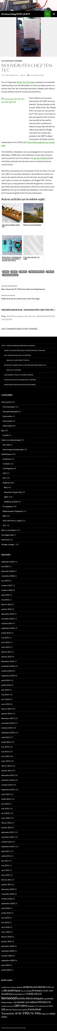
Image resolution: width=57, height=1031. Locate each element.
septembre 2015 (8, 628)
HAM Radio (9, 61)
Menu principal (54, 14)
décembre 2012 (7, 775)
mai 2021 (5, 566)
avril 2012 (5, 813)
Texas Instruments (19, 1009)
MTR (48, 1002)
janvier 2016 (6, 609)
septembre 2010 (8, 903)
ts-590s (24, 1013)
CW (2, 61)
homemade (17, 994)
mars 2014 (5, 704)
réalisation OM (43, 1006)
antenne (19, 987)
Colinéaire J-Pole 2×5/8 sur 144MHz (18, 375)
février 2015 (6, 652)
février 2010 (6, 937)
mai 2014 (5, 694)
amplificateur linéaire (8, 987)
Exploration (7, 416)
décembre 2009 (7, 946)
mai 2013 (5, 751)
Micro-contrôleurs (9, 530)
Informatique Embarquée (13, 449)
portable (4, 1006)
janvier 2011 (6, 884)
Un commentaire (37, 75)
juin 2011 (5, 861)
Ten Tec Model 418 (41, 158)
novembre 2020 (7, 576)
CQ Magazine (8, 468)
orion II (23, 272)
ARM (35, 987)
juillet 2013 (6, 742)
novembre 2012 (7, 780)
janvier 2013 (6, 770)
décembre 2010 (7, 889)
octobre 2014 (6, 671)
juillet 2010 (6, 913)
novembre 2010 (7, 894)
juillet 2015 (6, 633)
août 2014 (5, 680)
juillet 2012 (6, 799)
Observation (8, 426)
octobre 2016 (6, 590)
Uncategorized (7, 535)
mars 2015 (5, 647)
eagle (6, 272)
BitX (6, 487)
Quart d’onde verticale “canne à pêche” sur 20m (24, 350)
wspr (52, 1013)
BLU (45, 987)
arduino (28, 987)
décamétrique (11, 990)
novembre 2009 (7, 951)
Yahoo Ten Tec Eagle (25, 82)
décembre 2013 (7, 718)
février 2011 (6, 880)
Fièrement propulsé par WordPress (13, 1028)
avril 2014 (5, 699)
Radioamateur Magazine (13, 511)
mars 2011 (5, 875)
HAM (51, 991)
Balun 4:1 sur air (14, 370)
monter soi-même (27, 1002)
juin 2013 (5, 747)
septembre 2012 (8, 789)
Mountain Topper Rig (12, 492)
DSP (52, 987)
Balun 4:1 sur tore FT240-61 (18, 360)
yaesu (4, 1016)
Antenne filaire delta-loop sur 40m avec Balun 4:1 (25, 365)
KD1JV (38, 993)
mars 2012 (5, 818)
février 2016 (6, 604)
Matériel (18, 61)
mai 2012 (5, 808)
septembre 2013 (8, 732)
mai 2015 (5, 637)
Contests (6, 464)
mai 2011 (5, 865)
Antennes (6, 459)
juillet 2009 (6, 970)
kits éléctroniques (31, 998)
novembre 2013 (7, 723)
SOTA (51, 1006)
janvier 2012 (6, 827)
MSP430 (41, 1002)
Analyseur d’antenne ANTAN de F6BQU (20, 385)
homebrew (6, 993)
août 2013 (5, 737)
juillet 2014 (6, 685)
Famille (6, 435)
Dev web (6, 445)
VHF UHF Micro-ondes (12, 521)
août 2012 (5, 794)
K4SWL (30, 994)
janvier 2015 (6, 656)
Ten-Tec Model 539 (10, 275)
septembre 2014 (8, 675)
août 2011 (5, 851)
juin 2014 (5, 690)
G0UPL (46, 991)
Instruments (8, 421)
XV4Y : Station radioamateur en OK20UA (18, 346)
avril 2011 (5, 870)
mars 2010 (5, 932)
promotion (10, 1006)
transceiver (34, 1009)
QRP (6, 497)
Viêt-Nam (5, 540)
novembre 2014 (7, 666)
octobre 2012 (6, 785)
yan (24, 75)
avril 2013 (5, 756)
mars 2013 (5, 761)
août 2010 (5, 908)
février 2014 (6, 709)
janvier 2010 (6, 941)
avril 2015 (5, 642)
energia (29, 991)
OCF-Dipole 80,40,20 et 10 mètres (17, 355)
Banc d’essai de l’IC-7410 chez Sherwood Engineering (23, 287)
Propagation (8, 506)
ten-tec (50, 272)
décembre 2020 (7, 571)
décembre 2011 (7, 832)
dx (2, 991)
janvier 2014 (6, 713)
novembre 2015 (7, 618)
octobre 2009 (6, 956)
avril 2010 (5, 927)
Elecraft (23, 991)
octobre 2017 (6, 585)
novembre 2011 (7, 837)
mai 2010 (5, 922)
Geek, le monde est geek (11, 440)
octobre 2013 (6, 728)
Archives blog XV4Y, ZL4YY (15, 14)
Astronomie (6, 402)
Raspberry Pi (33, 1006)
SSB (3, 1009)
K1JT (24, 994)
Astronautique (9, 407)
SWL (4, 516)
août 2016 (5, 595)
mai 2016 (5, 600)
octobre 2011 (6, 842)
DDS (49, 987)
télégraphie (45, 1014)
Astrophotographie (10, 411)
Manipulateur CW (8, 1002)
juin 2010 (5, 918)
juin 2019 (5, 581)
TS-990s (35, 1013)
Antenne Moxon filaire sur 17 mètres (20, 380)
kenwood (9, 998)
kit (18, 998)
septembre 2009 (8, 960)
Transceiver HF (9, 1013)
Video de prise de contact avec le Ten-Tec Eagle (20, 297)
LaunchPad (48, 998)
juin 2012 (5, 804)
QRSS (23, 1005)
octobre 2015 (6, 623)
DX (4, 478)
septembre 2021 (8, 562)
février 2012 (6, 823)
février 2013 (6, 766)
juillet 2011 (6, 856)
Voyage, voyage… (8, 544)
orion (14, 272)
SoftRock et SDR (10, 502)
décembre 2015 (7, 614)
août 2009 (5, 965)
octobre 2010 (6, 899)
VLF (4, 525)
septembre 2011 (8, 846)
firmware (37, 990)
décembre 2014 (7, 661)
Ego (2, 430)
